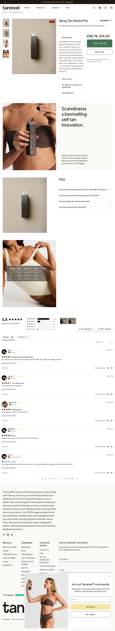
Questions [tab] (22, 337)
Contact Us (44, 550)
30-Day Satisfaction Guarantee (45, 560)
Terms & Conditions (48, 566)
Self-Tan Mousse (28, 558)
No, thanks (90, 614)
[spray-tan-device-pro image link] (34, 46)
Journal (5, 550)
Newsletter (7, 565)
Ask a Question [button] (86, 329)
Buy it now (99, 52)
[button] (108, 368)
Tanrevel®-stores (10, 554)
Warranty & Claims (47, 569)
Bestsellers (26, 547)
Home (5, 12)
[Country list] (99, 7)
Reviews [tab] (6, 337)
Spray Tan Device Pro (9, 363)
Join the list (90, 607)
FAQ (41, 553)
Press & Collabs (9, 558)
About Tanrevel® (9, 547)
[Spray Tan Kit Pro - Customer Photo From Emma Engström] (64, 321)
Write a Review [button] (105, 329)
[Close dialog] (109, 576)
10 (72, 478)
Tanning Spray (27, 554)
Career (5, 561)
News (23, 550)
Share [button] (6, 368)
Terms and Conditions (18, 619)
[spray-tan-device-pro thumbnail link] (6, 23)
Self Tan (24, 568)
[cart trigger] (111, 7)
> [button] (77, 478)
